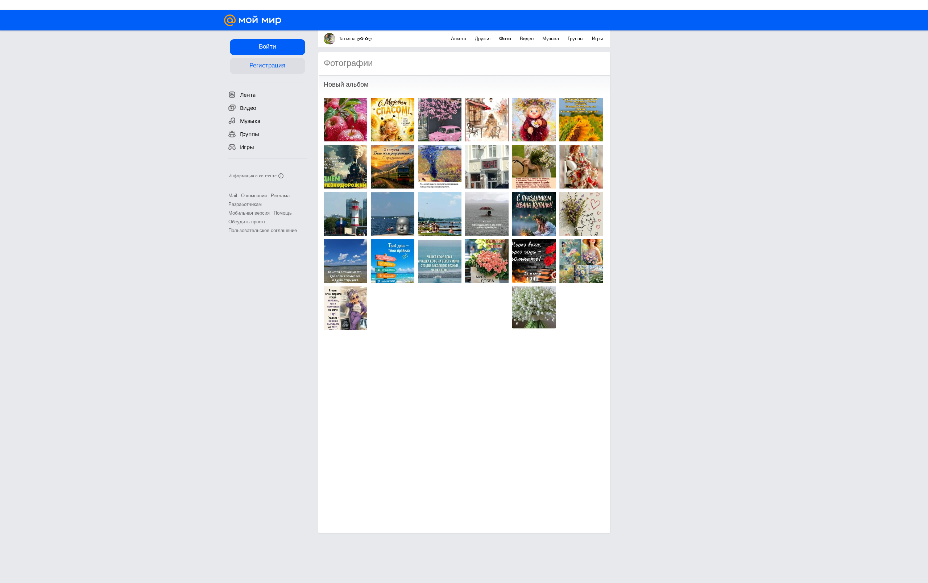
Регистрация (267, 65)
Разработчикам (245, 204)
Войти (267, 46)
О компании (254, 195)
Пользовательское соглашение (262, 230)
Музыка (551, 38)
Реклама (280, 195)
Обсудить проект (247, 221)
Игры (597, 38)
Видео (527, 38)
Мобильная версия (249, 213)
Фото (506, 38)
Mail (232, 195)
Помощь (283, 213)
